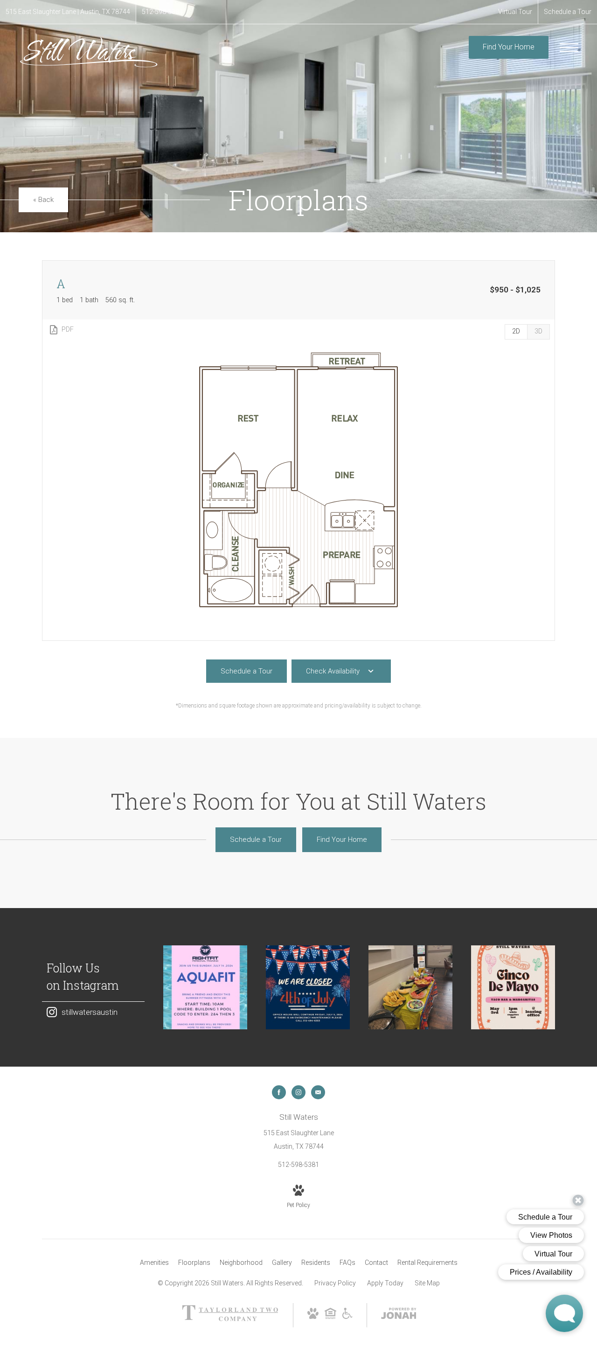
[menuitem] (154, 1263)
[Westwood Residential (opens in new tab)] (230, 1319)
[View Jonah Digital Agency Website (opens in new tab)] (399, 1315)
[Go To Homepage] (89, 52)
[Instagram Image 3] (410, 987)
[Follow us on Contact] (318, 1092)
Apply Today (385, 1283)
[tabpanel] (298, 480)
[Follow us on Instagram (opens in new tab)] (298, 1092)
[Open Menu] (569, 47)
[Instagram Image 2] (308, 987)
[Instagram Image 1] (205, 987)
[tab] (538, 332)
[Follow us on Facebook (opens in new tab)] (279, 1092)
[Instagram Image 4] (513, 987)
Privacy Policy (335, 1283)
